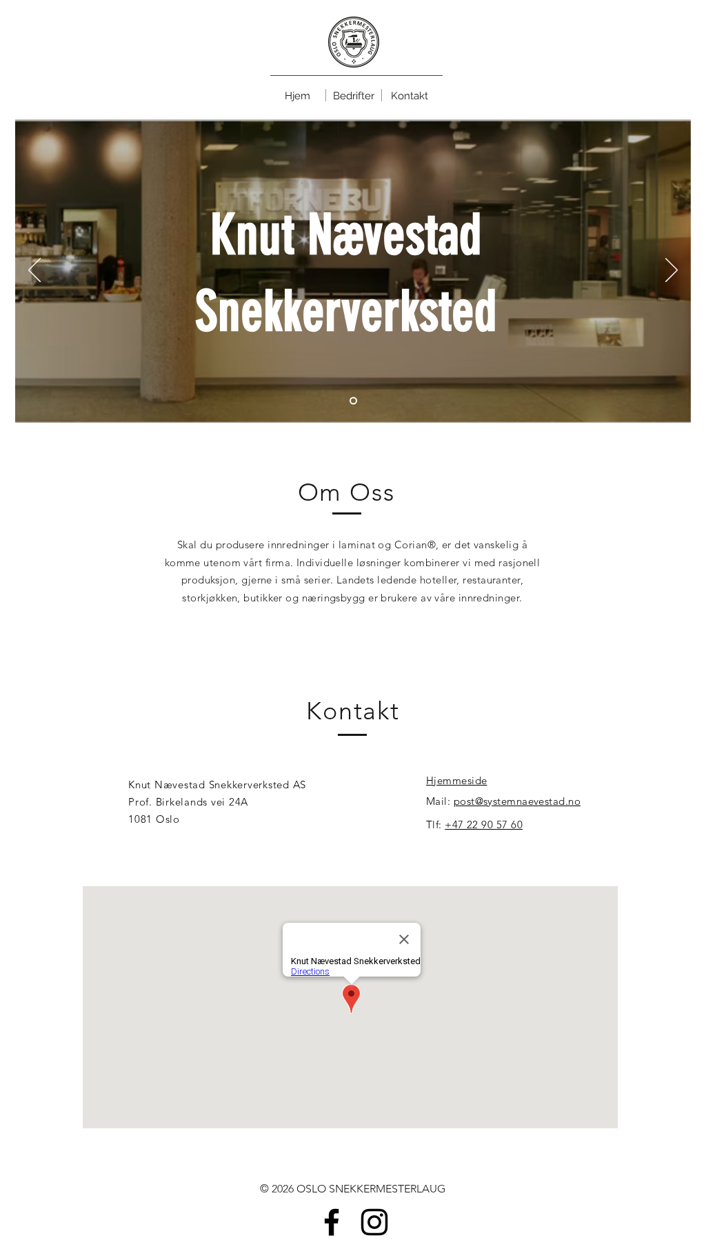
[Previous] (34, 271)
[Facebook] (332, 1222)
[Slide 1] (353, 401)
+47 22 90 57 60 (484, 824)
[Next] (671, 271)
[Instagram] (374, 1222)
